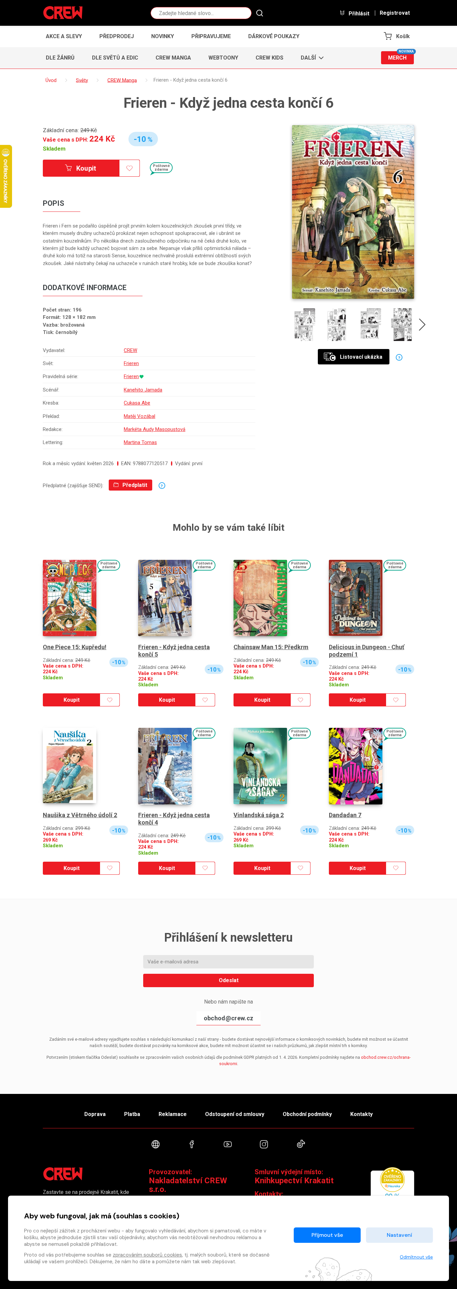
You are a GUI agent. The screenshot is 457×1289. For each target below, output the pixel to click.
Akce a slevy (64, 36)
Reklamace (173, 1114)
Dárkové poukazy (273, 36)
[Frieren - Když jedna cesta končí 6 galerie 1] (303, 324)
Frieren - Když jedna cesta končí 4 (174, 818)
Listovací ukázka (361, 357)
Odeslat (229, 980)
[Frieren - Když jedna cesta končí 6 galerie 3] (369, 324)
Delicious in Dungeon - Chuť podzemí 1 (366, 650)
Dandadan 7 (345, 815)
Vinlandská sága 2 (259, 815)
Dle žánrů (60, 58)
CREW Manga (173, 58)
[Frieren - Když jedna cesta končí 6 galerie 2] (336, 324)
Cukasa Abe (137, 403)
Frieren (131, 363)
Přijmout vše (327, 1234)
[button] (310, 58)
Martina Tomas (140, 442)
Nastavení (399, 1234)
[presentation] (422, 326)
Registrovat (395, 13)
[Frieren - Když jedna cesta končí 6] (353, 212)
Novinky (162, 36)
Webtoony (223, 58)
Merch (401, 56)
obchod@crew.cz (228, 1018)
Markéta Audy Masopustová (154, 429)
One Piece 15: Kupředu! (74, 647)
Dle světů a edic (115, 58)
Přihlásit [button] (358, 13)
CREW (130, 350)
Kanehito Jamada (143, 390)
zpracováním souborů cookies (147, 1255)
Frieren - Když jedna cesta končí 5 (174, 650)
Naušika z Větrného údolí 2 (80, 815)
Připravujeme (211, 36)
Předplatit (134, 485)
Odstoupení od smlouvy (234, 1114)
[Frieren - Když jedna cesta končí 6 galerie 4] (402, 324)
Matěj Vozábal (139, 416)
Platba (132, 1114)
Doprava (95, 1114)
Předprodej (116, 36)
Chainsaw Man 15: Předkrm (271, 647)
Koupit (85, 168)
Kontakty (361, 1114)
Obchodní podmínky (307, 1114)
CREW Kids (269, 58)
